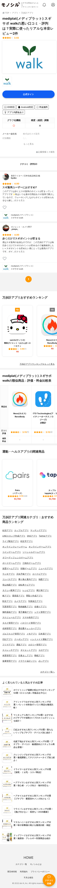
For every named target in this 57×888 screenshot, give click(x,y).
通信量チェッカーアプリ (29, 628)
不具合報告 (28, 877)
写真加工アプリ (35, 601)
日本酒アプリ (44, 634)
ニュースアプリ (45, 568)
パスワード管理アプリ (30, 623)
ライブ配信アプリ (10, 541)
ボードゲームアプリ (11, 563)
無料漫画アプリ (9, 612)
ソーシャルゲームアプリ (33, 552)
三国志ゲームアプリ (31, 563)
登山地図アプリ (9, 585)
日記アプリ (7, 639)
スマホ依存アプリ (30, 617)
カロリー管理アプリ (37, 644)
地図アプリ (43, 579)
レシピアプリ (28, 590)
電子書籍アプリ (25, 612)
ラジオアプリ (8, 574)
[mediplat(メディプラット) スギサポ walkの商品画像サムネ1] (7, 81)
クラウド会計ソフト (27, 661)
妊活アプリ (7, 530)
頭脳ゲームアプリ (28, 568)
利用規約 (24, 871)
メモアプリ (32, 634)
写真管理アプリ (9, 606)
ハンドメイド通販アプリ (41, 639)
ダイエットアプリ (28, 650)
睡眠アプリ (39, 655)
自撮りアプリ (40, 606)
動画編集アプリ (25, 606)
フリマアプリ (8, 644)
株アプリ (6, 596)
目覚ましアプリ (25, 655)
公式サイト (28, 94)
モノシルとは (35, 864)
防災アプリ (7, 601)
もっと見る (28, 144)
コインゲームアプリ (11, 552)
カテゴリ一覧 (21, 864)
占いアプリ (43, 661)
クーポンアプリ (21, 639)
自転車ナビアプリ (26, 585)
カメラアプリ (20, 601)
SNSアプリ (32, 536)
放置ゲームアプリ (10, 568)
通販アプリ (21, 644)
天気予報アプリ (23, 574)
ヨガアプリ (43, 650)
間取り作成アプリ (34, 596)
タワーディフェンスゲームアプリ (17, 557)
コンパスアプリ (9, 579)
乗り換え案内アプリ (27, 579)
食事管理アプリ (9, 661)
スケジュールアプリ (11, 617)
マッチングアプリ (38, 530)
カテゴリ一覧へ (47, 672)
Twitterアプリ (45, 536)
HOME (28, 858)
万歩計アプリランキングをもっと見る (37, 364)
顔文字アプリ (26, 541)
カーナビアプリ (39, 574)
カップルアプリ (21, 530)
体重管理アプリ (9, 655)
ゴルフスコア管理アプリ (13, 634)
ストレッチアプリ (10, 650)
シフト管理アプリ (42, 612)
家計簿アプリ (42, 590)
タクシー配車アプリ (11, 590)
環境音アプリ (18, 596)
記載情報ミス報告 (46, 152)
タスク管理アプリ (10, 623)
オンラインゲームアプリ (40, 547)
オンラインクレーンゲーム (14, 547)
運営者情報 (12, 871)
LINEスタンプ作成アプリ (13, 536)
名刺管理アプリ (9, 628)
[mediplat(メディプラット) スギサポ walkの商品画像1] (29, 56)
